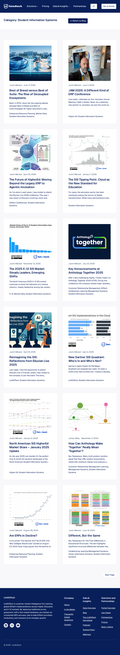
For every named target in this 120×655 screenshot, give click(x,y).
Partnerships (106, 617)
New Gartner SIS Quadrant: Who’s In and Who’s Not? (86, 359)
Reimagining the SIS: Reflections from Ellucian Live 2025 (29, 360)
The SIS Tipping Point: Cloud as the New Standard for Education (89, 183)
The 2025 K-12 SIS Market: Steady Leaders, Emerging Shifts (27, 272)
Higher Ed (72, 116)
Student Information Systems (21, 116)
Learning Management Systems (93, 291)
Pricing (104, 622)
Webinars (87, 634)
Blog (85, 612)
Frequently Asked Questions (68, 617)
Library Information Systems (80, 554)
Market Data (41, 113)
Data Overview (89, 608)
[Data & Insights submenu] (69, 6)
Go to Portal (108, 6)
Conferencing (74, 551)
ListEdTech (14, 380)
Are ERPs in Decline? (23, 535)
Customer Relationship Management (84, 288)
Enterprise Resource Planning (22, 113)
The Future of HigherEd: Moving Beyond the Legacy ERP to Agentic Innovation (30, 183)
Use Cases (106, 612)
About (66, 605)
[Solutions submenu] (37, 6)
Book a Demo (107, 627)
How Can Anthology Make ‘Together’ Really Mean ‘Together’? (85, 447)
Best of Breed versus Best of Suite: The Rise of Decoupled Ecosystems (28, 94)
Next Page (109, 575)
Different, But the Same (84, 535)
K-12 (11, 294)
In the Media (69, 609)
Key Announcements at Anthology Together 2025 (85, 270)
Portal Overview (108, 608)
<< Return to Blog (78, 21)
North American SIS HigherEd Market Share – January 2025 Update (29, 447)
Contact (67, 624)
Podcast (86, 625)
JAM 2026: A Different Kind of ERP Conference (88, 92)
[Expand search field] (93, 6)
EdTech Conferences (18, 202)
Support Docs (89, 630)
